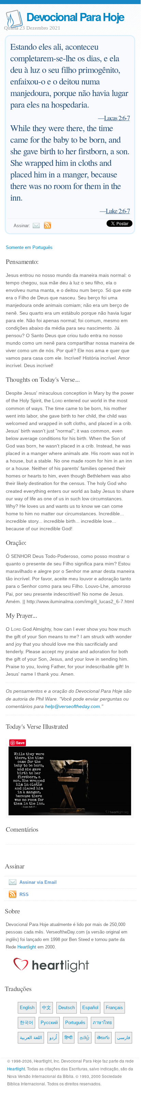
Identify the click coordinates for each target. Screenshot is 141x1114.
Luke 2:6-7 (118, 210)
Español (90, 1007)
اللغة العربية (31, 1037)
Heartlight (26, 947)
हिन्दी (68, 1037)
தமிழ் (84, 1037)
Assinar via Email (38, 882)
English (27, 1007)
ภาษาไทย (102, 1022)
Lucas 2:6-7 (117, 117)
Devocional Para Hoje (75, 17)
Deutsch (66, 1007)
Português (75, 1022)
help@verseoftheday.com (72, 706)
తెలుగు (103, 1037)
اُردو (53, 1037)
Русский (49, 1022)
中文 (46, 1007)
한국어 (26, 1022)
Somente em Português (29, 247)
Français (114, 1007)
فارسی (123, 1037)
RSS (24, 894)
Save (20, 742)
